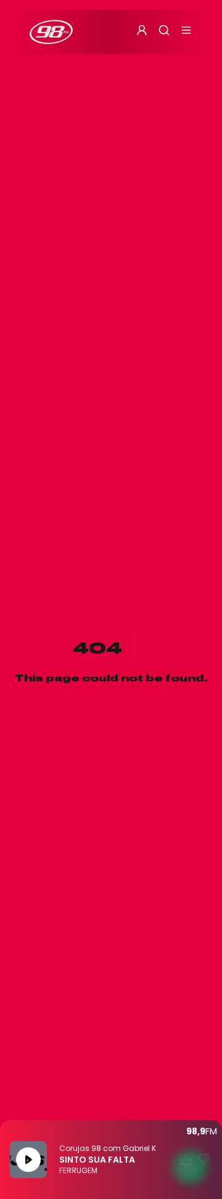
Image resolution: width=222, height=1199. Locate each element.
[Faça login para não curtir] (203, 1159)
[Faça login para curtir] (186, 1159)
